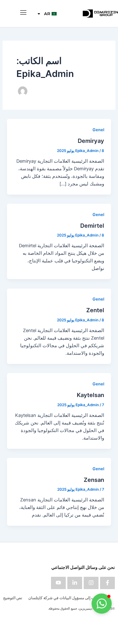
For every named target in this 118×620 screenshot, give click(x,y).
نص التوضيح (12, 597)
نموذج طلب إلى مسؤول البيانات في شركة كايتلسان (69, 597)
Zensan (94, 479)
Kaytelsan (90, 394)
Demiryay (91, 140)
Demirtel (92, 225)
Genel (98, 129)
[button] (102, 604)
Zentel (95, 310)
